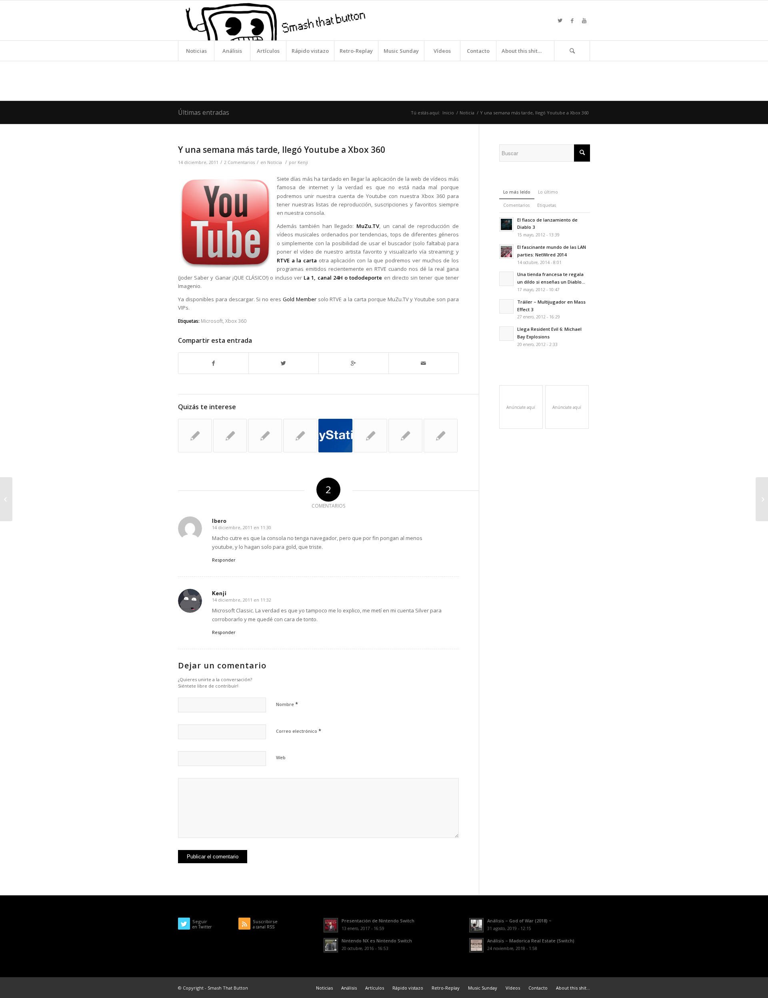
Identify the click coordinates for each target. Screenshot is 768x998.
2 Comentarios (239, 162)
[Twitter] (560, 20)
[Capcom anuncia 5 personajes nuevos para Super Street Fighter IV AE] (265, 436)
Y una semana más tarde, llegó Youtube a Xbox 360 (281, 149)
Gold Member (299, 299)
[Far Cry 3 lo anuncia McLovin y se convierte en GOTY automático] (300, 436)
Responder (224, 560)
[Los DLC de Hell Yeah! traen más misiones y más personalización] (405, 436)
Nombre (287, 704)
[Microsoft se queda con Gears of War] (441, 436)
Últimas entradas (203, 112)
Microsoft (212, 321)
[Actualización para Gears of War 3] (371, 436)
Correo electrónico (298, 730)
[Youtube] (584, 20)
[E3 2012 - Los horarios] (195, 436)
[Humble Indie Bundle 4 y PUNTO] (6, 499)
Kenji (303, 162)
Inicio (448, 113)
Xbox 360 (235, 321)
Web (281, 757)
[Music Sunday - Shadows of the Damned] (230, 436)
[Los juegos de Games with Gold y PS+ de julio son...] (335, 436)
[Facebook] (572, 20)
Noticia (467, 113)
